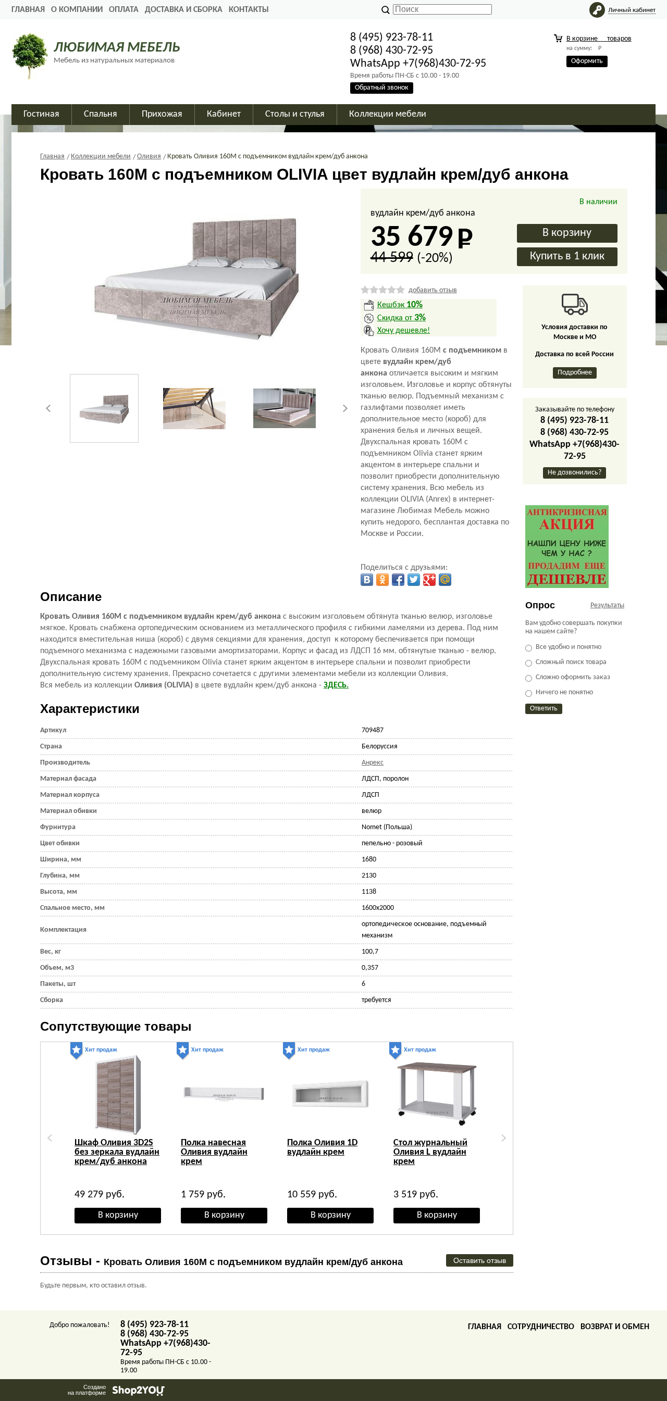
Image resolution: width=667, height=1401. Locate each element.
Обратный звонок (382, 88)
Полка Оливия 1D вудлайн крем (322, 1147)
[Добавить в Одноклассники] (382, 579)
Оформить (587, 61)
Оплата (124, 10)
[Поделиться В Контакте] (367, 579)
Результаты (607, 605)
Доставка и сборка (184, 10)
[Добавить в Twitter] (413, 579)
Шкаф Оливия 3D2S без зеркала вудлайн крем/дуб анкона (117, 1152)
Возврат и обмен (614, 1327)
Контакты (249, 10)
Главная (28, 10)
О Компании (77, 10)
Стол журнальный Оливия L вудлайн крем (430, 1152)
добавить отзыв (433, 290)
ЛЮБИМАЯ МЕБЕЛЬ (117, 48)
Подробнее (575, 373)
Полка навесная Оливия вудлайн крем (214, 1152)
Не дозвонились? (574, 473)
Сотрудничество (541, 1327)
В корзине (599, 39)
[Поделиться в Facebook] (398, 579)
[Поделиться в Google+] (429, 579)
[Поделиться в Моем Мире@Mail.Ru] (445, 579)
